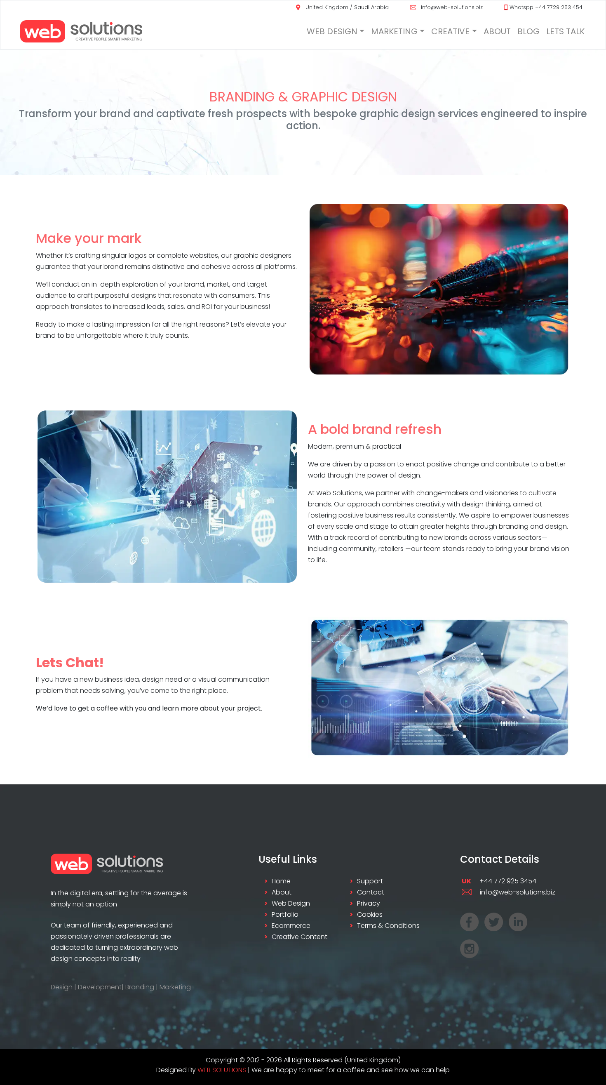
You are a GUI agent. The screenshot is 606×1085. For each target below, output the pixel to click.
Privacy (368, 903)
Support (370, 881)
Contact (370, 892)
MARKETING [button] (394, 31)
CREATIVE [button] (450, 31)
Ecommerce (291, 925)
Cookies (370, 914)
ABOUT (497, 31)
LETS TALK (565, 31)
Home (281, 881)
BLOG (528, 31)
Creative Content (299, 936)
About (281, 892)
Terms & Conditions (388, 925)
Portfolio (285, 914)
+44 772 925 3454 (499, 881)
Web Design (291, 903)
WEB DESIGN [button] (332, 31)
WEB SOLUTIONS (221, 1070)
